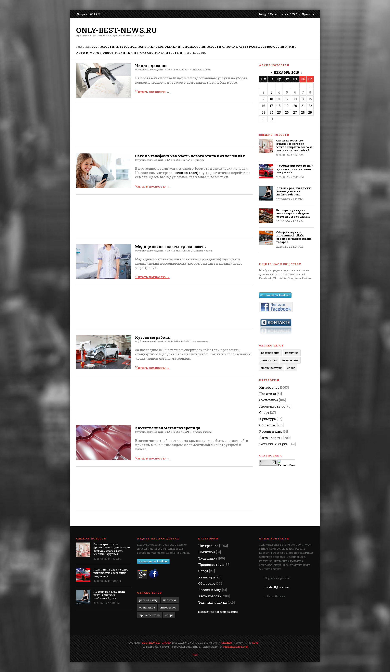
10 (271, 99)
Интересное (290, 360)
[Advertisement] (240, 31)
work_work (157, 69)
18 (279, 106)
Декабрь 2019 (286, 72)
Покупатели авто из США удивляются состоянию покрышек (295, 169)
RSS (195, 655)
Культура (199, 159)
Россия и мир (270, 353)
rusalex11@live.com (277, 587)
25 (279, 112)
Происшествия (271, 368)
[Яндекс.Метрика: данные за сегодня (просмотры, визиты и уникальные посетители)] (286, 463)
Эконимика (269, 360)
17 (271, 106)
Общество (267, 425)
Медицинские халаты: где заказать (170, 246)
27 (295, 112)
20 (295, 106)
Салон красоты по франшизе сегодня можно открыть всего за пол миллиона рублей (294, 145)
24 (271, 112)
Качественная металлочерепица (167, 427)
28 (303, 112)
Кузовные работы (153, 337)
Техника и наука (202, 69)
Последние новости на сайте (218, 612)
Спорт (291, 368)
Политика (291, 353)
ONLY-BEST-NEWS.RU (116, 30)
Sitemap (226, 642)
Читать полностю (152, 92)
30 (263, 119)
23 (263, 112)
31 (271, 119)
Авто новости (200, 341)
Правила (308, 14)
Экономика (268, 400)
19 (287, 106)
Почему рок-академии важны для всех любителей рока (293, 191)
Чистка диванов (151, 65)
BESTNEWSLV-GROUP (156, 642)
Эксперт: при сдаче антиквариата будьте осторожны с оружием (293, 213)
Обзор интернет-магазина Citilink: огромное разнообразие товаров (294, 237)
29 (310, 112)
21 (302, 106)
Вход (262, 14)
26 (287, 112)
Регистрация (279, 14)
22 (310, 106)
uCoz (255, 642)
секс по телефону (190, 172)
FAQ (295, 14)
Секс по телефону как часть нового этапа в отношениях (190, 155)
